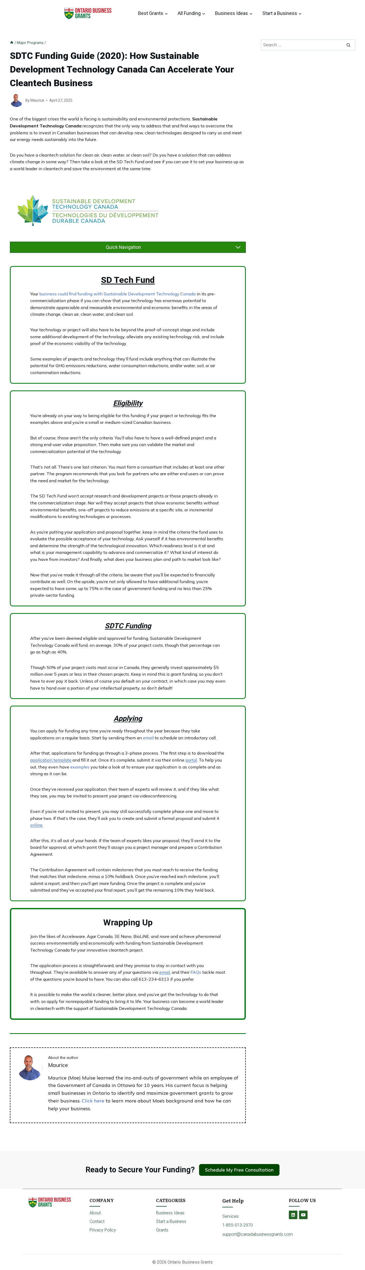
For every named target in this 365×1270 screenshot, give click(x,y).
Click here (93, 1101)
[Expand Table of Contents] (238, 247)
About (95, 1212)
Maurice (37, 100)
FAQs (196, 972)
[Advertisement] (308, 94)
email (149, 737)
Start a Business (171, 1221)
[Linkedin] (293, 1215)
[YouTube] (303, 1215)
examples (80, 767)
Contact (97, 1221)
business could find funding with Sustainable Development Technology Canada (117, 293)
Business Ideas (170, 1212)
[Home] (12, 42)
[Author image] (16, 100)
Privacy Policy (103, 1230)
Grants (162, 1230)
